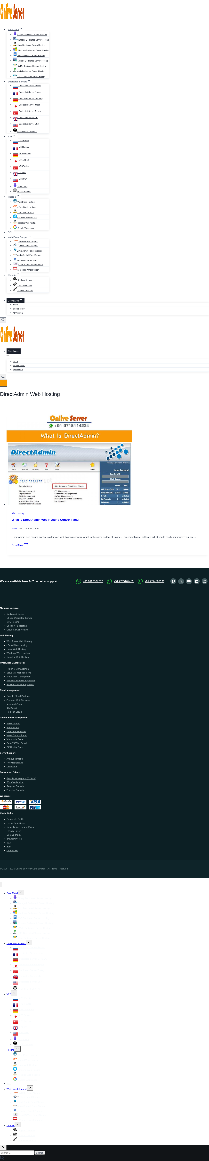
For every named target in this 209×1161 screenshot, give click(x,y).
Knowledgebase (15, 762)
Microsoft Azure (15, 704)
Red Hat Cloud (14, 711)
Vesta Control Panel (17, 735)
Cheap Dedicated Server (19, 618)
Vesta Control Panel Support (29, 255)
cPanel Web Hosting (26, 207)
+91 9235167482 (124, 581)
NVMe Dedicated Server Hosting (31, 66)
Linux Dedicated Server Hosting (31, 45)
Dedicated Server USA (28, 124)
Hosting (10, 1049)
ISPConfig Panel (15, 747)
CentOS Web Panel (17, 743)
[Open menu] (3, 383)
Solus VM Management (19, 672)
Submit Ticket (19, 309)
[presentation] (108, 459)
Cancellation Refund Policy (20, 827)
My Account (18, 313)
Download (12, 766)
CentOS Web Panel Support (30, 265)
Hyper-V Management (18, 668)
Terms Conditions (15, 823)
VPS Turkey (23, 166)
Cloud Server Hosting (18, 629)
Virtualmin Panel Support (28, 260)
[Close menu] (1, 884)
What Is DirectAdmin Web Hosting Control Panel (45, 519)
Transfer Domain (24, 285)
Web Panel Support (17, 1089)
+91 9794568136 (154, 581)
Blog (9, 846)
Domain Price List (25, 291)
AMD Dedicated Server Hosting (31, 71)
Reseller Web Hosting (18, 657)
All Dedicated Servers (27, 131)
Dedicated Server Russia (29, 86)
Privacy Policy (14, 831)
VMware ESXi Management (21, 680)
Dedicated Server (15, 614)
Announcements (15, 758)
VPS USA (22, 179)
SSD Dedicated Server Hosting (31, 55)
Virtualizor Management (19, 676)
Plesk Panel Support (28, 246)
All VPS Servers (24, 192)
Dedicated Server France (29, 92)
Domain (11, 1125)
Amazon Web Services (18, 700)
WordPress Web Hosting (19, 641)
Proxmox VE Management (20, 684)
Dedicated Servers (16, 943)
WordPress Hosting (26, 202)
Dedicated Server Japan (29, 105)
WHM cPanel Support (28, 241)
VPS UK (22, 172)
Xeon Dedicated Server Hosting (31, 76)
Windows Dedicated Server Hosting (33, 50)
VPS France (23, 147)
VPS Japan (23, 160)
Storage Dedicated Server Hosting (32, 61)
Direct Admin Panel (16, 731)
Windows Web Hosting (18, 653)
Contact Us (12, 850)
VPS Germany (24, 153)
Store (15, 305)
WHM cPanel (13, 723)
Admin (14, 529)
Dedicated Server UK (28, 117)
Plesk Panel (13, 727)
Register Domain (24, 280)
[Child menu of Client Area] (8, 355)
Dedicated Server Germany (30, 98)
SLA (9, 842)
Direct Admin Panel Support (29, 251)
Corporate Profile (15, 819)
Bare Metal (12, 893)
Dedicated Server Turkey (29, 111)
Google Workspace (25, 228)
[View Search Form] (3, 319)
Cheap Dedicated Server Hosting (32, 35)
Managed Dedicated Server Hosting (33, 40)
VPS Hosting (13, 621)
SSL (10, 232)
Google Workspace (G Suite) (21, 778)
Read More (20, 545)
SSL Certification (15, 782)
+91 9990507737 (93, 581)
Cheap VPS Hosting (17, 625)
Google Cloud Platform (18, 696)
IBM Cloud (12, 708)
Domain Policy (14, 834)
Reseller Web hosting (27, 223)
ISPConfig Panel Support (28, 270)
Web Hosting (18, 513)
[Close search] (3, 1147)
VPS (9, 994)
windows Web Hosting (27, 218)
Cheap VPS (22, 186)
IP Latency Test (14, 838)
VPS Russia (23, 141)
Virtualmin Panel (15, 739)
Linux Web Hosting (25, 212)
